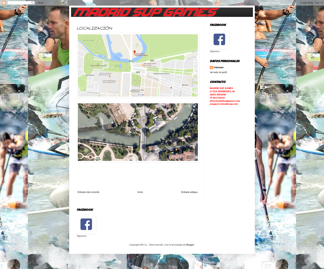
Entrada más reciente (88, 192)
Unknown (219, 67)
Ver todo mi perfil (218, 72)
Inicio (140, 192)
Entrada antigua (189, 192)
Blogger (190, 245)
